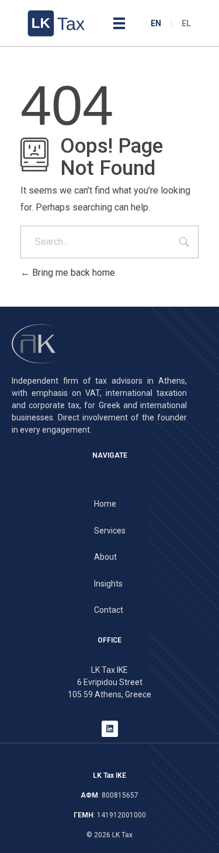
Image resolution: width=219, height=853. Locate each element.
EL (186, 23)
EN (156, 23)
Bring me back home (72, 272)
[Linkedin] (110, 729)
